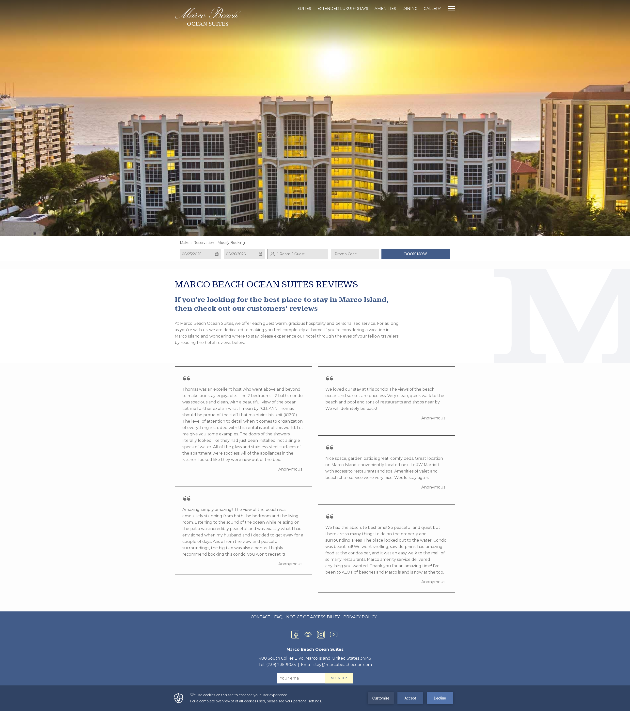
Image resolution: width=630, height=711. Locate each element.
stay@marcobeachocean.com (343, 664)
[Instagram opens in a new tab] (321, 633)
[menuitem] (261, 617)
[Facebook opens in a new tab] (295, 633)
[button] (200, 254)
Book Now (415, 254)
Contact (260, 617)
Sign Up (339, 678)
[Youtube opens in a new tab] (334, 633)
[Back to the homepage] (208, 16)
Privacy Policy (360, 617)
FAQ (278, 617)
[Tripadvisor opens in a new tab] (308, 633)
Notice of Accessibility (313, 617)
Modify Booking (231, 242)
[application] (315, 698)
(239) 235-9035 (281, 664)
